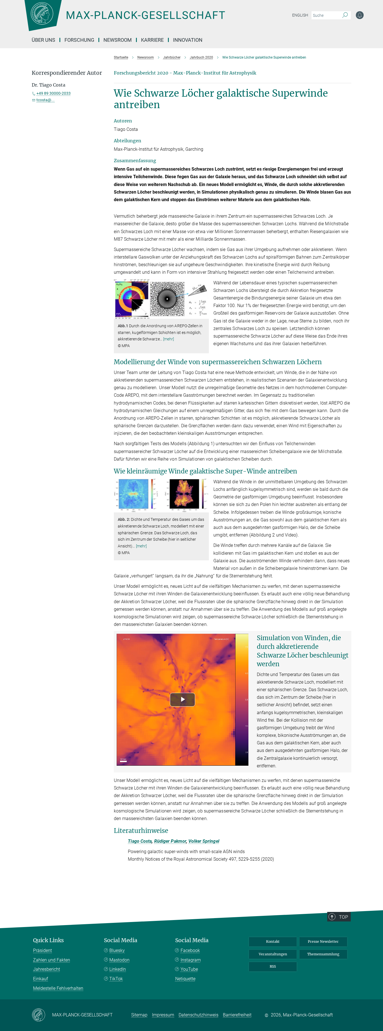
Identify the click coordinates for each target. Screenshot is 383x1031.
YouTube (189, 969)
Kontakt (273, 941)
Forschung (79, 40)
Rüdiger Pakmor (170, 841)
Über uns (43, 40)
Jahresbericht (46, 969)
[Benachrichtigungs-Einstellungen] (360, 15)
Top (343, 917)
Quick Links (48, 940)
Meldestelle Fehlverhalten (58, 988)
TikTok (116, 978)
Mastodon (119, 960)
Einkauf (40, 978)
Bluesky (117, 950)
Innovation (187, 40)
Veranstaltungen (273, 954)
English (300, 15)
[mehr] (168, 339)
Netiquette (185, 978)
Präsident (42, 950)
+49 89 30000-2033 (53, 93)
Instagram (191, 960)
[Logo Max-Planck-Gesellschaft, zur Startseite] (124, 19)
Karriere (152, 40)
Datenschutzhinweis (198, 1015)
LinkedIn (117, 969)
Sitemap (139, 1015)
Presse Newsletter (323, 941)
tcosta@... (45, 100)
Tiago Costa (140, 841)
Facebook (190, 950)
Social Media (120, 940)
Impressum (163, 1015)
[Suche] (345, 15)
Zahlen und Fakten (51, 960)
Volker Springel (203, 841)
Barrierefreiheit (237, 1015)
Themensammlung (323, 954)
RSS (273, 966)
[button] (203, 315)
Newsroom (117, 40)
